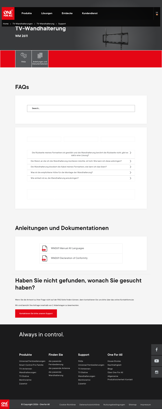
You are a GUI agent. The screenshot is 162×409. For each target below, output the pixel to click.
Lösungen (46, 13)
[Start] (8, 13)
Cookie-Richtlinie (67, 405)
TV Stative (24, 376)
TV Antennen (84, 369)
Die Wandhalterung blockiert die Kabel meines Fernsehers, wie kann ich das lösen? (69, 167)
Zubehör (23, 384)
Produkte (27, 13)
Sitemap (133, 405)
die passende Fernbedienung (56, 363)
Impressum (145, 405)
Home (6, 24)
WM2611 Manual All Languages (67, 248)
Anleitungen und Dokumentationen (40, 63)
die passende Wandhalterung (56, 374)
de (158, 15)
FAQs (23, 62)
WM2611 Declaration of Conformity (69, 258)
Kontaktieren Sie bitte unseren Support (36, 314)
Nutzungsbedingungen (114, 405)
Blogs (110, 369)
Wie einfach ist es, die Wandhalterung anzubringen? (55, 178)
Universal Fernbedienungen (32, 361)
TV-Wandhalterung (45, 24)
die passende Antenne (59, 368)
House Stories (114, 361)
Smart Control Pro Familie (31, 365)
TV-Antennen (25, 369)
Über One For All (115, 372)
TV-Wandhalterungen (23, 24)
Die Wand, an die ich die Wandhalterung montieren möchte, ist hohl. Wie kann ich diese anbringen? (76, 161)
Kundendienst (90, 13)
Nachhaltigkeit (114, 365)
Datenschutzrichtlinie (89, 405)
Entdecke (67, 13)
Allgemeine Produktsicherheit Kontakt (120, 378)
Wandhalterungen (27, 372)
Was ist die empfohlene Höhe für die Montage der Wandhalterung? (62, 172)
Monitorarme (25, 380)
